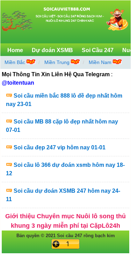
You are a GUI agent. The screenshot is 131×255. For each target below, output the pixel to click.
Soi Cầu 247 (98, 50)
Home (15, 50)
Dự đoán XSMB (52, 50)
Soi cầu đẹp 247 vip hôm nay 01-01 (59, 147)
